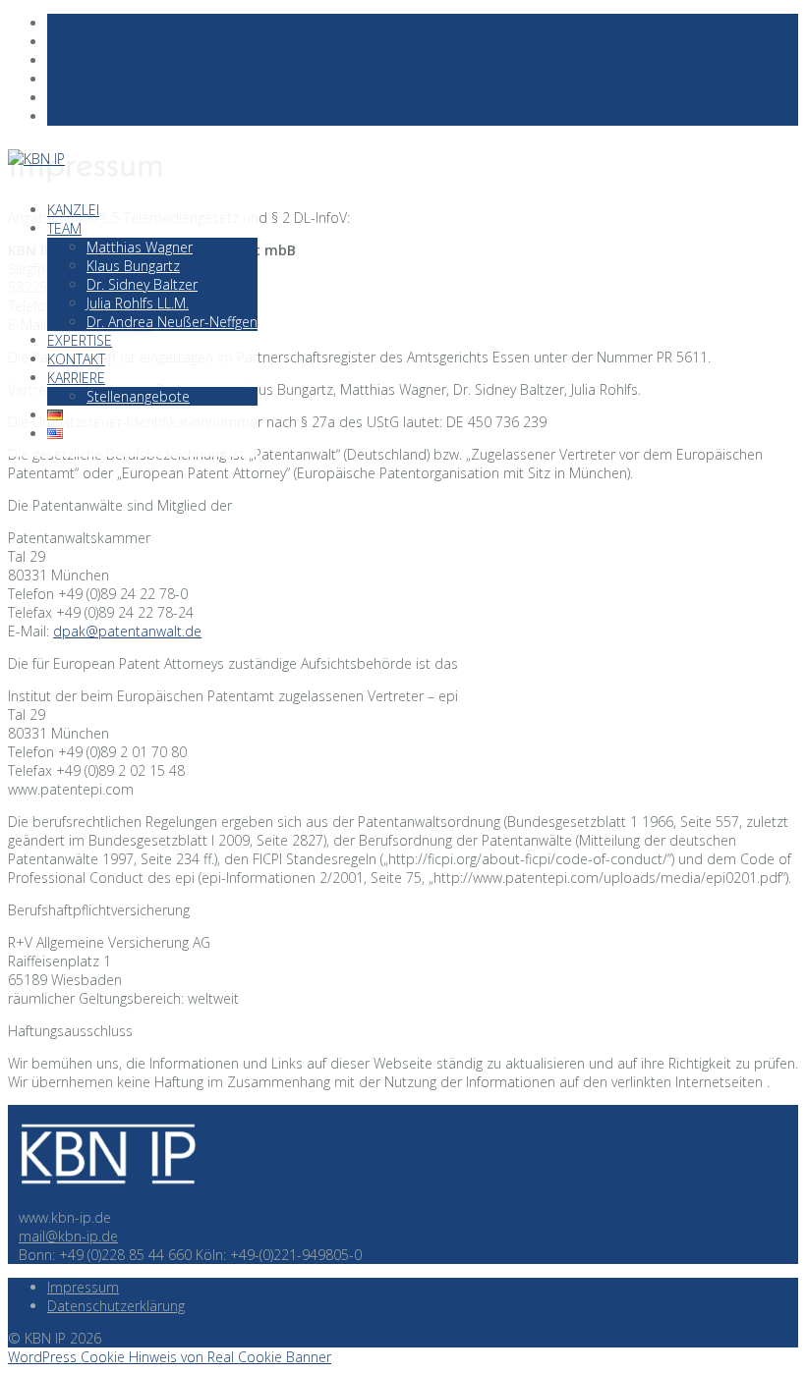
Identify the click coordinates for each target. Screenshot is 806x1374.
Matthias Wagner (139, 247)
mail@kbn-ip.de (68, 1236)
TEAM (64, 228)
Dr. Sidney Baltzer (142, 284)
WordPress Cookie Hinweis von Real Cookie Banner (169, 1356)
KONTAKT (76, 359)
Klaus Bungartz (133, 265)
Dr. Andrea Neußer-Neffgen (172, 321)
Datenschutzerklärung (116, 1305)
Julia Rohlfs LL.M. (137, 303)
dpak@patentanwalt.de (127, 631)
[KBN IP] (106, 1198)
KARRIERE (76, 377)
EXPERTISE (79, 340)
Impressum (83, 1287)
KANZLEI (73, 209)
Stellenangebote (138, 396)
